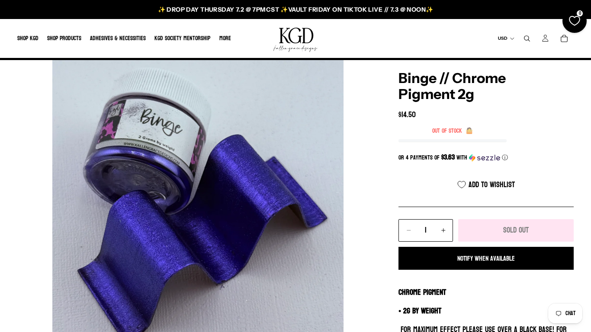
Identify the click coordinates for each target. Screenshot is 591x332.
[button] (486, 157)
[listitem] (225, 38)
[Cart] (564, 38)
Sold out (516, 230)
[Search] (526, 38)
